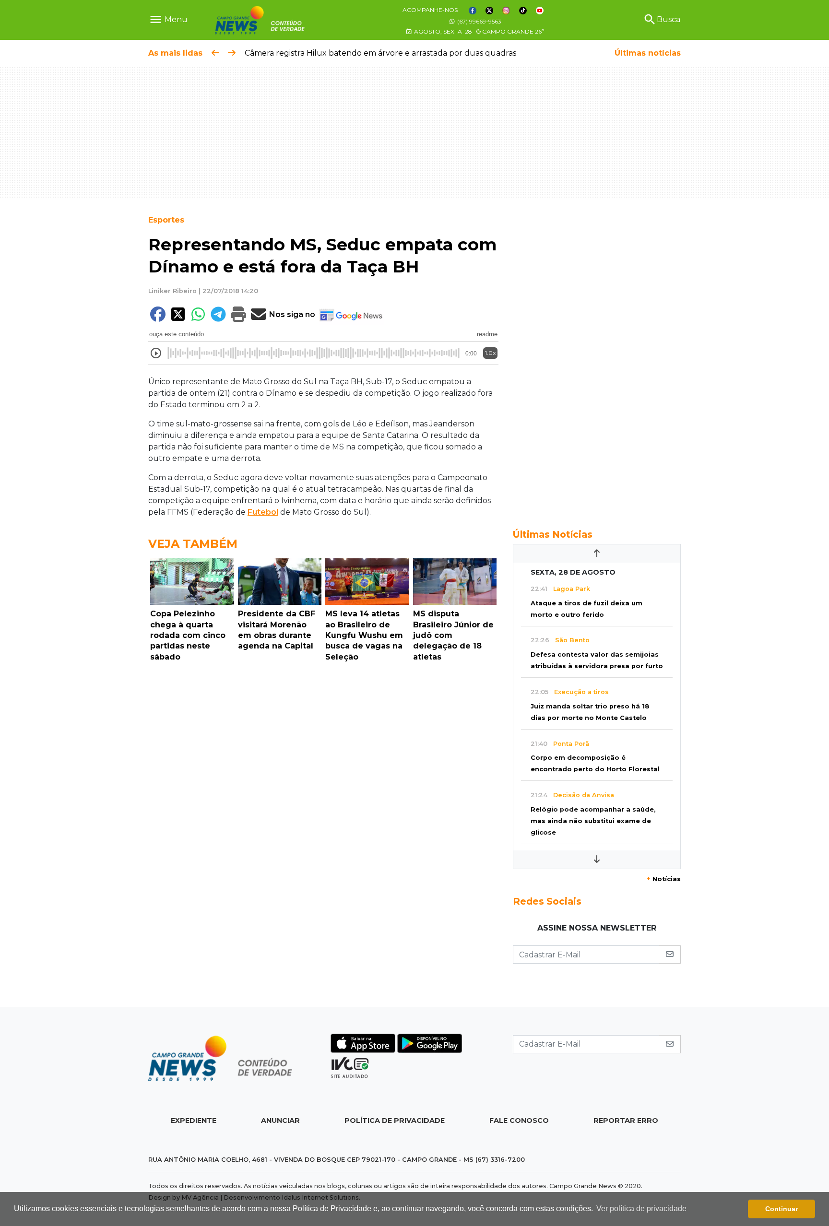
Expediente (193, 1120)
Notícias (664, 879)
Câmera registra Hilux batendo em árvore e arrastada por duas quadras (380, 53)
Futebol (263, 512)
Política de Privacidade (394, 1120)
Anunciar (280, 1120)
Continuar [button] (781, 1209)
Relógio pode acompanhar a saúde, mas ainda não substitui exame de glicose (593, 821)
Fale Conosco (519, 1120)
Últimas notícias (648, 53)
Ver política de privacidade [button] (641, 1208)
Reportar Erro (625, 1120)
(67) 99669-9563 (478, 21)
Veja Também (192, 544)
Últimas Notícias (552, 534)
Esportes (166, 219)
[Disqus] (323, 798)
